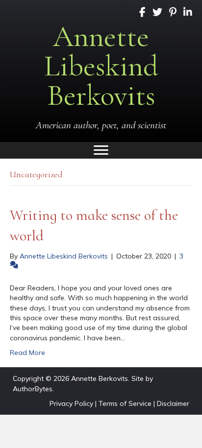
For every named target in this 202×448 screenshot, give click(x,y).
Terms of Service (125, 403)
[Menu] (101, 150)
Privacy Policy (71, 403)
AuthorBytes (32, 388)
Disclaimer (173, 403)
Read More (27, 352)
